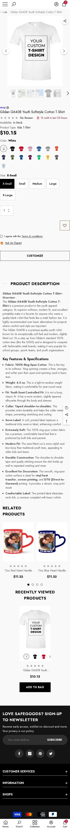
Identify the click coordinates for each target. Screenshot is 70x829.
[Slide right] (64, 51)
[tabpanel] (18, 550)
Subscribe (54, 740)
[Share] (65, 21)
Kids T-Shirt (23, 127)
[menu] (5, 4)
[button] (13, 4)
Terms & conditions (32, 236)
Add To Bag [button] (35, 687)
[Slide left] (6, 51)
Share (65, 21)
